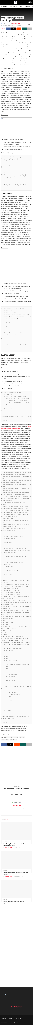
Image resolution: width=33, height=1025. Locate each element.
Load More (16, 909)
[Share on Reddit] (18, 29)
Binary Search (14, 737)
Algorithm (6, 737)
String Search (13, 739)
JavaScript (21, 737)
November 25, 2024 (17, 876)
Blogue (5, 1022)
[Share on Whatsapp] (24, 29)
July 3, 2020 (6, 25)
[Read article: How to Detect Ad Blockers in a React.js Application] (16, 891)
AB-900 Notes (13, 6)
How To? (5, 899)
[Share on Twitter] (13, 29)
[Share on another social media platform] (29, 29)
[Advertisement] (16, 764)
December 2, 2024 (16, 847)
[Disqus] (16, 932)
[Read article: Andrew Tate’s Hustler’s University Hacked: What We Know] (16, 862)
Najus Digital (15, 1022)
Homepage (4, 6)
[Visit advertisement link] (16, 126)
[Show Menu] (1, 2)
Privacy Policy (4, 1020)
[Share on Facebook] (8, 29)
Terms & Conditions (14, 1020)
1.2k (22, 847)
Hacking (5, 870)
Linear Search (5, 739)
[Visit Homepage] (15, 2)
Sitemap (23, 1020)
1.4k (23, 876)
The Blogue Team (16, 23)
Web (21, 6)
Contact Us (18, 1018)
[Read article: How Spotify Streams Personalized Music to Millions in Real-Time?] (16, 833)
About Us (11, 1018)
